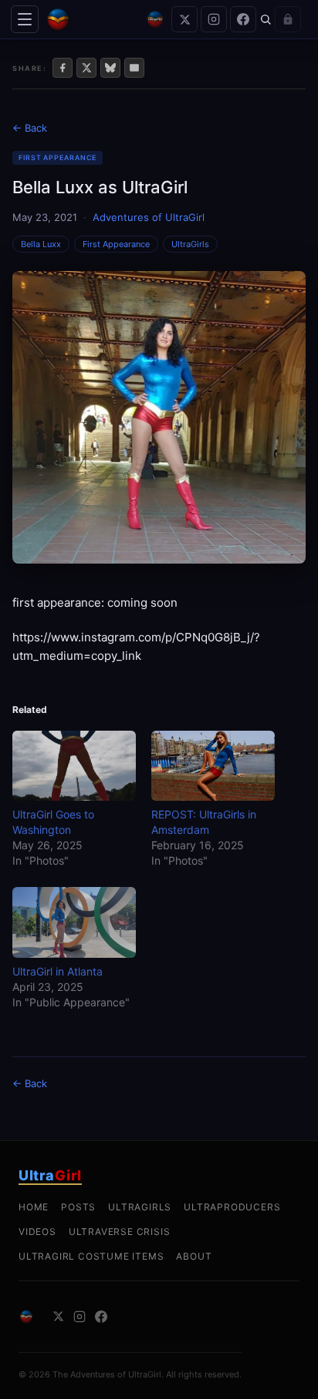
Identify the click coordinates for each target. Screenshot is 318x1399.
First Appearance (57, 157)
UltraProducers (232, 1207)
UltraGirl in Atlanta (57, 971)
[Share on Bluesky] (110, 68)
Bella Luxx (41, 244)
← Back (29, 128)
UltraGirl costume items (91, 1256)
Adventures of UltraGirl (149, 217)
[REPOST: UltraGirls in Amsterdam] (213, 766)
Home (34, 1207)
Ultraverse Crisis (120, 1231)
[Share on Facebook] (62, 68)
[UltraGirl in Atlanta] (74, 922)
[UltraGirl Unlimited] (155, 19)
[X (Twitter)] (184, 19)
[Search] (265, 19)
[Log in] (288, 19)
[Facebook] (243, 19)
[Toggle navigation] (25, 19)
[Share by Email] (134, 68)
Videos (37, 1231)
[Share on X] (86, 68)
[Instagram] (214, 19)
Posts (78, 1207)
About (193, 1256)
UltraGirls (190, 244)
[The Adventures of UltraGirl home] (92, 19)
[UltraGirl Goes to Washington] (74, 766)
